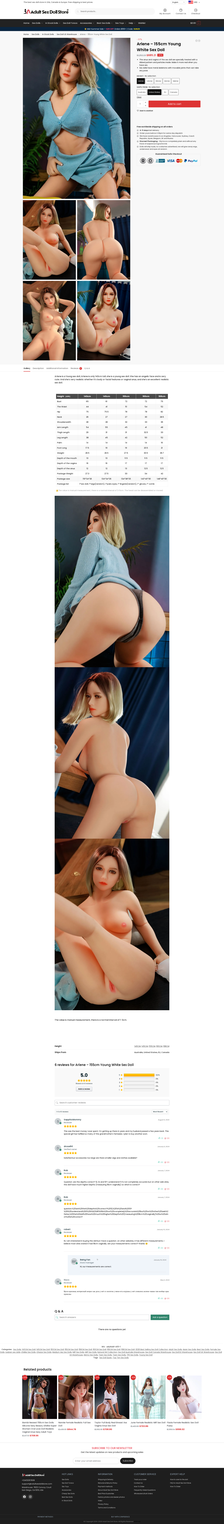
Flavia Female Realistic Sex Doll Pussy (183, 1424)
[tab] (28, 368)
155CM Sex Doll (71, 1349)
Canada (173, 92)
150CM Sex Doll (57, 1349)
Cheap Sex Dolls (68, 1493)
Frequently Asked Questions (145, 1490)
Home (26, 34)
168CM (175, 81)
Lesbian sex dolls (12, 1352)
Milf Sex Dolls (78, 1352)
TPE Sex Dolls (132, 1355)
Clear (139, 97)
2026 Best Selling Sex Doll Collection (151, 1349)
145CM (149, 81)
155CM (158, 81)
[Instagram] (30, 1496)
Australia (142, 92)
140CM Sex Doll (28, 1349)
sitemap (137, 1521)
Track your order (140, 1479)
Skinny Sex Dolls (91, 1355)
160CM (167, 81)
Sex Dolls (35, 34)
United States (154, 92)
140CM (141, 81)
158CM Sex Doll (85, 1349)
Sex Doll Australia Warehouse (131, 1352)
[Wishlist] (52, 1379)
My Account (165, 13)
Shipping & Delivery (105, 1479)
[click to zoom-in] (76, 118)
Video (100, 1500)
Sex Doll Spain (105, 1357)
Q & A (87, 368)
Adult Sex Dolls (175, 1349)
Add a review (84, 1089)
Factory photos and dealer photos (111, 1497)
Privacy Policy (103, 1504)
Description (38, 368)
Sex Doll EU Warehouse (182, 1352)
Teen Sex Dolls (105, 1355)
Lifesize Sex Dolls (43, 1352)
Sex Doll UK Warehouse (203, 1352)
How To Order (139, 1486)
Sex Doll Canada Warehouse (158, 1352)
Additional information (57, 368)
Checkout (195, 13)
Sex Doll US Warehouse (67, 34)
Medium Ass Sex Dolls (62, 1352)
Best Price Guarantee (106, 1493)
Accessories (66, 1490)
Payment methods (105, 1486)
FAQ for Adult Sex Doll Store (180, 1483)
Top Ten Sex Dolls (121, 1357)
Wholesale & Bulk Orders (143, 1493)
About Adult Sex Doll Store (108, 1490)
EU (165, 92)
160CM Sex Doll (99, 1349)
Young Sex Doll (145, 1355)
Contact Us (181, 13)
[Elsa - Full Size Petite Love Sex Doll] (199, 40)
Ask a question (160, 1317)
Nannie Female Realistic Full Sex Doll (74, 1424)
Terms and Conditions (106, 1508)
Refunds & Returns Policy (107, 1483)
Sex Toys (65, 1486)
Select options (39, 1440)
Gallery (27, 368)
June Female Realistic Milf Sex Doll (148, 1422)
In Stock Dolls (48, 34)
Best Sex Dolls (203, 1349)
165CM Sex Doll (113, 1349)
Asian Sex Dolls (189, 1349)
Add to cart (174, 104)
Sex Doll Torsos (68, 1483)
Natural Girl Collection (107, 1352)
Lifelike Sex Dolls (28, 1352)
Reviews (76, 368)
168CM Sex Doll (128, 1349)
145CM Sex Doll (43, 1349)
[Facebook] (24, 1496)
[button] (196, 23)
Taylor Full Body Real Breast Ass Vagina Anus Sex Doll (111, 1424)
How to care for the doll (179, 1479)
